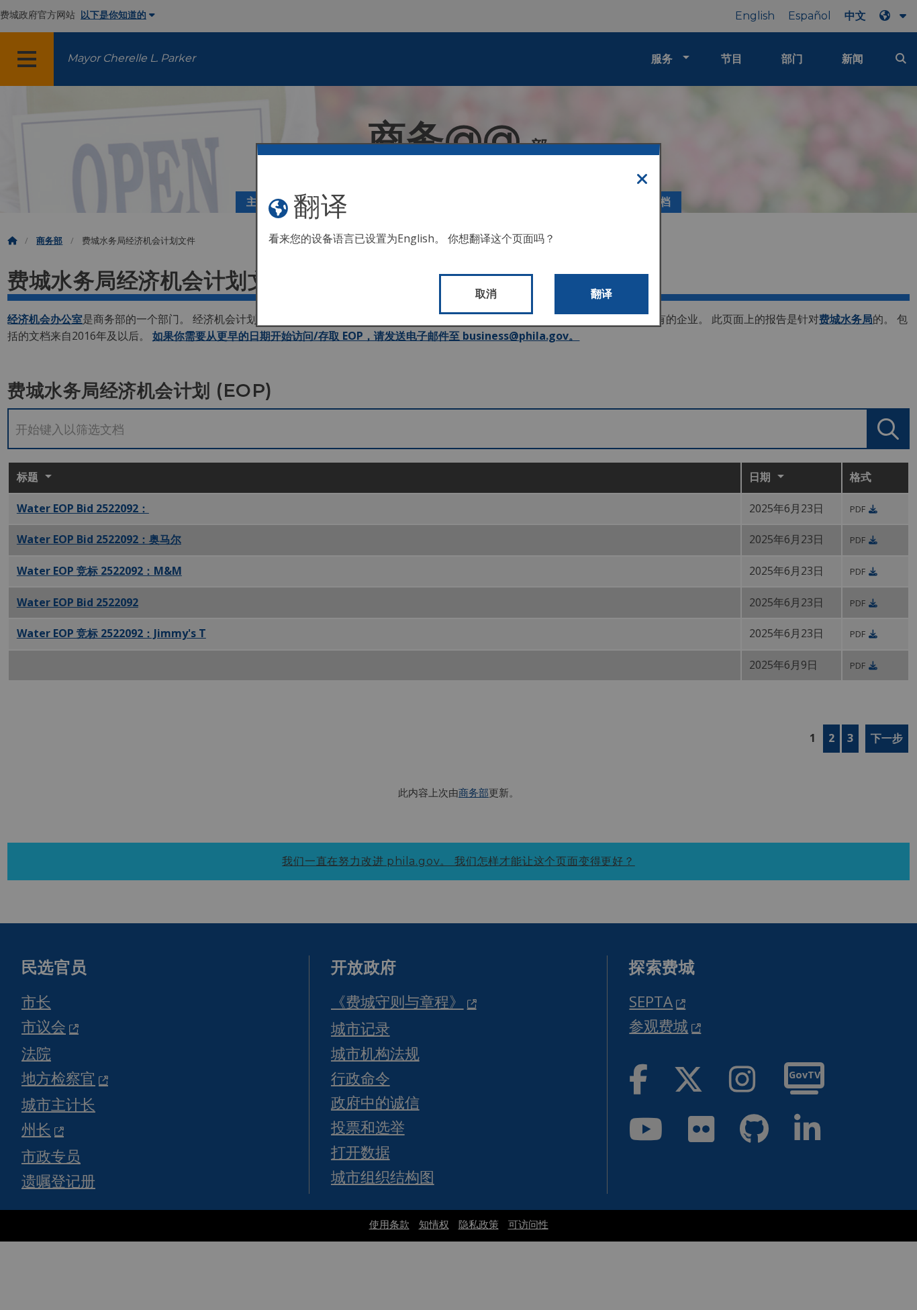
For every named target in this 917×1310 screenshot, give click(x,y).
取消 (486, 293)
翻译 (602, 293)
